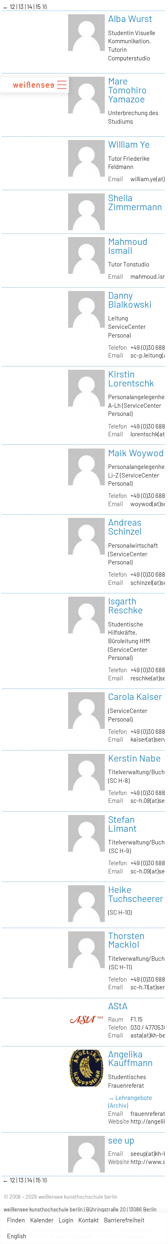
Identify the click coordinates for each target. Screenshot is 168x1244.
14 (30, 6)
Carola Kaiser (135, 696)
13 (21, 6)
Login (66, 1220)
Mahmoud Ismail (128, 245)
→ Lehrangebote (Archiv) (130, 1101)
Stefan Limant (122, 823)
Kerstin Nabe (134, 758)
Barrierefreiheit (124, 1220)
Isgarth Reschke (125, 605)
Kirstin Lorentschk (131, 378)
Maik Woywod (136, 452)
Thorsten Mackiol (126, 940)
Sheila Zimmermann (135, 202)
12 (13, 6)
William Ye (129, 144)
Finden (16, 1220)
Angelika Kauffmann (130, 1058)
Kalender (41, 1220)
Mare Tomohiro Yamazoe (127, 89)
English (16, 1236)
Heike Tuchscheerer (135, 894)
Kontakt (88, 1220)
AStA (118, 1005)
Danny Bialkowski (130, 299)
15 (38, 6)
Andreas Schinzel (124, 526)
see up (121, 1140)
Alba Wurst (130, 18)
